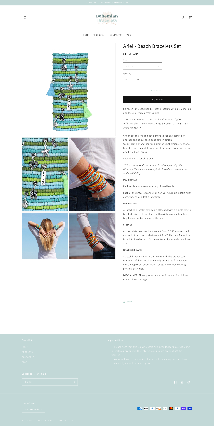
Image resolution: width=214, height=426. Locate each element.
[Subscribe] (74, 382)
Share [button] (130, 301)
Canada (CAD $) (32, 409)
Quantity (127, 73)
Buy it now (157, 99)
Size (125, 60)
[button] (25, 17)
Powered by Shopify (65, 420)
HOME (25, 346)
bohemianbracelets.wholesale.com (42, 420)
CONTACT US (28, 357)
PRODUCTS (27, 352)
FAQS (24, 362)
